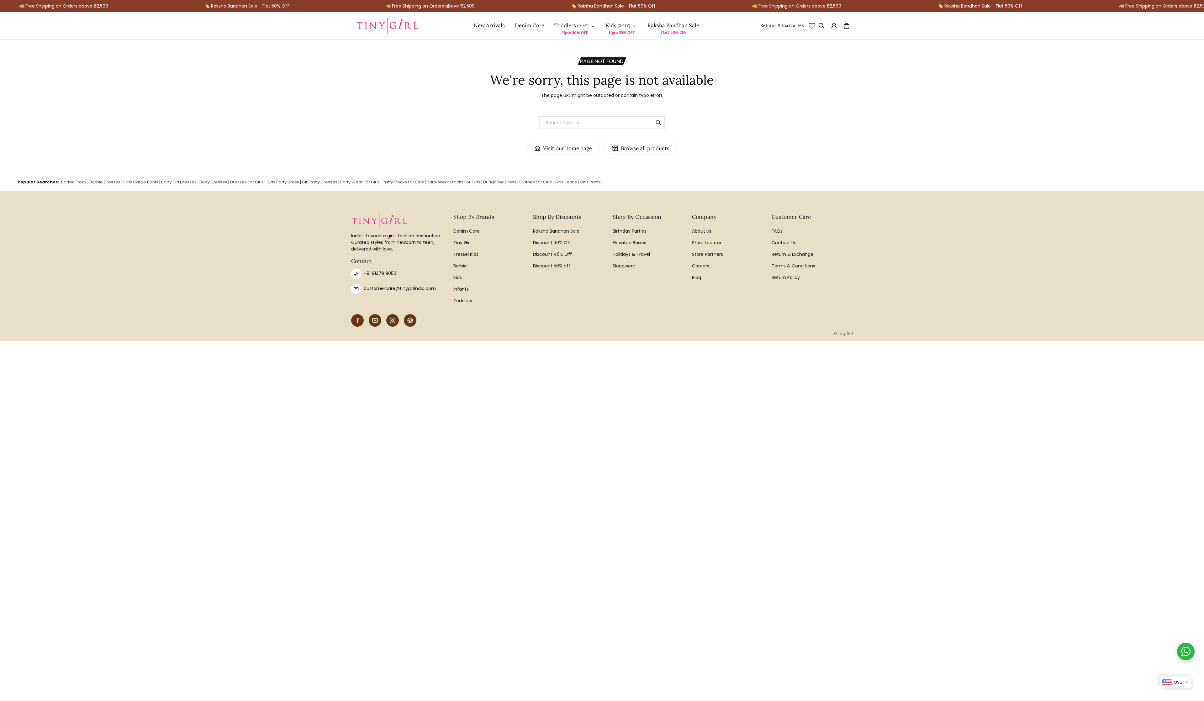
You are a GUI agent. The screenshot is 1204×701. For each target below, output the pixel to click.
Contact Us (784, 243)
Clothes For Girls (535, 182)
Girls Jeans (566, 182)
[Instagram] (392, 320)
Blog (696, 277)
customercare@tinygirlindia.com (400, 288)
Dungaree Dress (499, 182)
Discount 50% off (551, 266)
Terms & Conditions (793, 266)
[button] (821, 25)
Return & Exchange (792, 254)
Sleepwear (624, 266)
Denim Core (529, 25)
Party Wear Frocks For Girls (453, 182)
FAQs (777, 231)
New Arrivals (489, 25)
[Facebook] (357, 320)
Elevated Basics (629, 243)
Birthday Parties (630, 231)
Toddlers (565, 25)
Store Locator (706, 243)
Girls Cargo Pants (140, 182)
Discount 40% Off (552, 254)
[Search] (658, 122)
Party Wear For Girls (360, 182)
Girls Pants (590, 182)
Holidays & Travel (631, 254)
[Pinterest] (410, 320)
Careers (700, 266)
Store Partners (707, 254)
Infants (461, 289)
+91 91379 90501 (381, 273)
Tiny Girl (462, 243)
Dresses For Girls (247, 182)
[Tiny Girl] (387, 25)
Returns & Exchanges (782, 25)
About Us (701, 231)
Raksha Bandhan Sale (673, 25)
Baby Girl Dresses (179, 182)
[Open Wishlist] (812, 25)
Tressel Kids (465, 254)
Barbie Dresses (104, 182)
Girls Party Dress (283, 182)
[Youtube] (375, 320)
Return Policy (786, 277)
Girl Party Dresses (319, 182)
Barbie (460, 266)
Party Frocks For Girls (403, 182)
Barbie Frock (74, 182)
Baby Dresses (213, 182)
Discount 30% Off (552, 243)
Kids (611, 25)
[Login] (834, 25)
